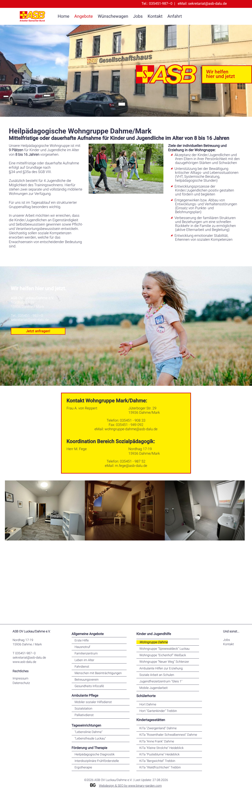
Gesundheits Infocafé (89, 686)
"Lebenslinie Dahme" (89, 732)
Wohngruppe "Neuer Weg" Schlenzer (164, 661)
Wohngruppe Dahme (153, 642)
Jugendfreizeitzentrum (160, 681)
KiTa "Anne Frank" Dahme (156, 741)
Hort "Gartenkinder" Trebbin (158, 711)
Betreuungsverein (87, 679)
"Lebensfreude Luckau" (90, 738)
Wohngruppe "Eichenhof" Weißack (162, 655)
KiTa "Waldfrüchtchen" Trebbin (160, 767)
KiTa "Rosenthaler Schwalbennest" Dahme (168, 735)
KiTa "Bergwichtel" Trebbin (157, 761)
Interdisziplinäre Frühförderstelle (97, 761)
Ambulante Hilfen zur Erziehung (161, 668)
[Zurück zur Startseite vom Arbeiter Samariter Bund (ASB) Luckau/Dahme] (32, 17)
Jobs (138, 16)
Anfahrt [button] (174, 16)
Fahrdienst (82, 666)
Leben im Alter (84, 660)
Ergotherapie (83, 767)
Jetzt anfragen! (38, 331)
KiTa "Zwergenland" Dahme (158, 728)
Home (63, 16)
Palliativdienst (84, 715)
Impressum (20, 678)
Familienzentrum (86, 653)
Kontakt (155, 16)
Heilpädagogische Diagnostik (95, 754)
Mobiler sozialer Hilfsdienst (93, 702)
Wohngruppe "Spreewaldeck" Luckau (164, 649)
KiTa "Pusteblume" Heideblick (159, 754)
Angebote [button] (83, 16)
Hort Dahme (147, 704)
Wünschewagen (113, 16)
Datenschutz (21, 683)
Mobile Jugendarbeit (153, 688)
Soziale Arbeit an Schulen (156, 675)
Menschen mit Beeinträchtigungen (98, 673)
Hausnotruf (82, 647)
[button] (126, 396)
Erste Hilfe (82, 640)
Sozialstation (83, 708)
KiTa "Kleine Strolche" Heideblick (161, 748)
